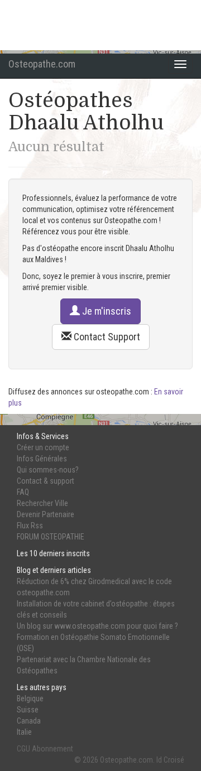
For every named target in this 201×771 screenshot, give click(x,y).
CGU (23, 748)
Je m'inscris (105, 311)
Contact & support (45, 480)
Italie (24, 731)
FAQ (23, 492)
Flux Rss (30, 525)
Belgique (30, 698)
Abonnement (52, 748)
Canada (29, 720)
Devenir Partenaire (45, 514)
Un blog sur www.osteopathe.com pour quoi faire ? (97, 625)
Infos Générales (42, 458)
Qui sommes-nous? (48, 469)
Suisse (28, 709)
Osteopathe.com (41, 64)
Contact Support (105, 337)
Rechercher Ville (42, 503)
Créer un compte (43, 447)
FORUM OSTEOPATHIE (50, 536)
